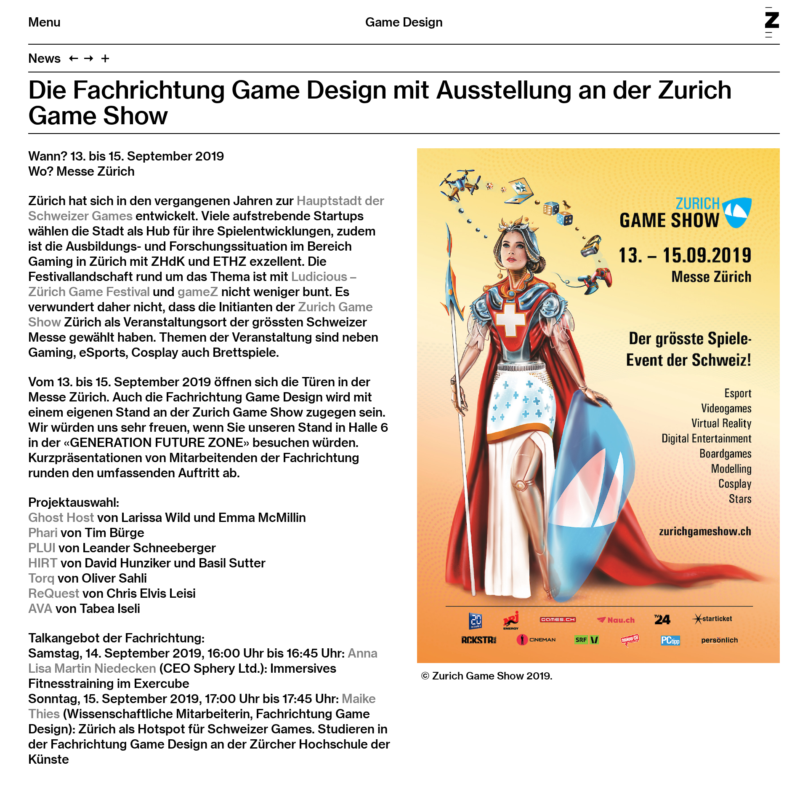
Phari (43, 532)
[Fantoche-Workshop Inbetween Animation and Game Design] (88, 58)
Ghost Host (61, 517)
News (44, 58)
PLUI (42, 547)
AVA (40, 608)
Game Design (404, 21)
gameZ (198, 291)
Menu (44, 21)
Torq (41, 578)
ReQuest (54, 593)
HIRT (43, 562)
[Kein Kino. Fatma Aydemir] (73, 58)
